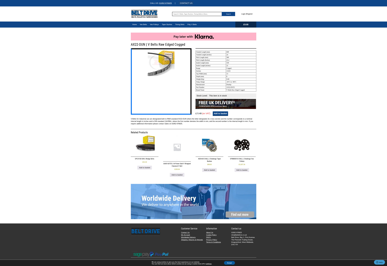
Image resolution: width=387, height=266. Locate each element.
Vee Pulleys (154, 24)
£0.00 (245, 24)
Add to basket (220, 113)
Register (249, 14)
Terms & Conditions (213, 242)
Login (243, 14)
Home (134, 24)
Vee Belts (143, 24)
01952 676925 (165, 3)
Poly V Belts (192, 24)
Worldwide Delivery (188, 237)
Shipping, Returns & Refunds (192, 240)
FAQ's (208, 237)
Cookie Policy (211, 235)
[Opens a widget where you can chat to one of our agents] (379, 262)
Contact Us (185, 233)
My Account (185, 235)
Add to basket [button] (144, 168)
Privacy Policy (211, 240)
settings (209, 264)
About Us (209, 233)
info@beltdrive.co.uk (239, 235)
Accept (229, 263)
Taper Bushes (167, 24)
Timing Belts (179, 24)
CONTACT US (186, 3)
